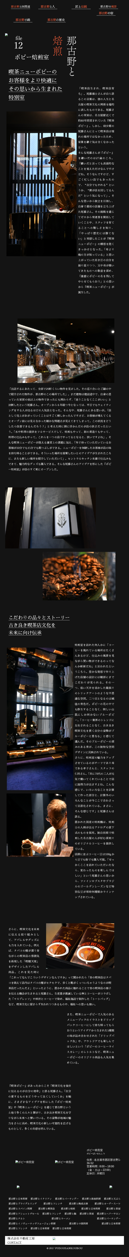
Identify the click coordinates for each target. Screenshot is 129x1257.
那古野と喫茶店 (46, 1209)
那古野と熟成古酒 (78, 1204)
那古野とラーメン (61, 1218)
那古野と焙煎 (68, 1209)
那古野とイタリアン (41, 1199)
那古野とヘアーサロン (108, 1214)
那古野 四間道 (64, 12)
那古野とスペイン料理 (20, 1209)
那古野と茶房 (113, 1209)
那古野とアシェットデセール (24, 1214)
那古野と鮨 (70, 1214)
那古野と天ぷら (112, 1199)
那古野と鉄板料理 (91, 1199)
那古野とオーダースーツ (107, 1204)
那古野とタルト (17, 1218)
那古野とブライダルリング (23, 1204)
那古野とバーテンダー (67, 1199)
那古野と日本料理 (18, 1199)
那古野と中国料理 (78, 1223)
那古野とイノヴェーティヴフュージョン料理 (32, 1223)
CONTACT (14, 1242)
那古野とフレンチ (53, 1204)
